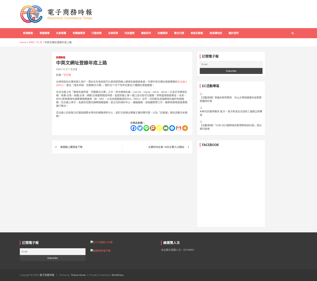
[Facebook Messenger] (172, 128)
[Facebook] (133, 128)
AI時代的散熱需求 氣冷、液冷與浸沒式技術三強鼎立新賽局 (231, 113)
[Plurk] (153, 128)
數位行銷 (179, 33)
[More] (185, 128)
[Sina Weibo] (159, 128)
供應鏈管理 (79, 33)
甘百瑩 (73, 69)
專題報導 (45, 33)
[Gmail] (178, 128)
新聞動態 (28, 33)
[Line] (146, 128)
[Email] (166, 128)
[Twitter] (140, 128)
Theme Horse (78, 275)
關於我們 (234, 33)
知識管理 (163, 33)
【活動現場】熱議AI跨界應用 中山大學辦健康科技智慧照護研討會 (231, 99)
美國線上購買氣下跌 (71, 147)
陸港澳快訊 (216, 33)
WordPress (118, 275)
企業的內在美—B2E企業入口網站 (166, 147)
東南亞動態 (197, 33)
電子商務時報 (46, 275)
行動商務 (97, 33)
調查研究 (146, 33)
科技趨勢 (130, 33)
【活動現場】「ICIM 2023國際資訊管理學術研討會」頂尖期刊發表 (231, 127)
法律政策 (113, 33)
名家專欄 (61, 33)
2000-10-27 (62, 69)
